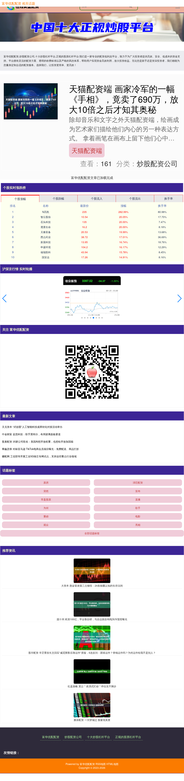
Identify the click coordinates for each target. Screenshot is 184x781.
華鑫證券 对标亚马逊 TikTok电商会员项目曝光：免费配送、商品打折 (40, 449)
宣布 (137, 491)
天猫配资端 (87, 150)
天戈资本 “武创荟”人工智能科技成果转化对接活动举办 (32, 427)
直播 (137, 499)
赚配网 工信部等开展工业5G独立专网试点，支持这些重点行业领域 (39, 456)
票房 (46, 482)
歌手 (137, 508)
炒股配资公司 (73, 737)
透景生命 (46, 227)
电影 (137, 516)
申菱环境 (46, 247)
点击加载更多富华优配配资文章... (92, 177)
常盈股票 (46, 499)
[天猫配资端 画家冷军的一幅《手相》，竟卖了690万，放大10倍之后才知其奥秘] (31, 101)
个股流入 (96, 198)
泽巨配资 (138, 482)
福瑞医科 (46, 252)
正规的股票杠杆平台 (128, 737)
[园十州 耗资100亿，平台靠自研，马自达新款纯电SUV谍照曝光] (92, 604)
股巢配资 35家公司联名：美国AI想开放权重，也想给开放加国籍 (37, 441)
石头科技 (46, 222)
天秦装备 (46, 232)
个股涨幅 (20, 199)
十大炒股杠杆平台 (98, 737)
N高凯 (45, 212)
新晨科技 (46, 242)
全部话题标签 (92, 533)
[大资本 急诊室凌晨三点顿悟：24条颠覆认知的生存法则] (92, 570)
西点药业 (46, 237)
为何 (46, 508)
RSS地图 (101, 764)
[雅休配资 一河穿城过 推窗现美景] (92, 704)
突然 (46, 491)
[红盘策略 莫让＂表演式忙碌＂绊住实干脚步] (92, 671)
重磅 (46, 516)
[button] (4, 298)
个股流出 (135, 198)
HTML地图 (112, 764)
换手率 (168, 198)
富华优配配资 (50, 737)
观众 (46, 525)
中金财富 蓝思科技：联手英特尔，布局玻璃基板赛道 (31, 434)
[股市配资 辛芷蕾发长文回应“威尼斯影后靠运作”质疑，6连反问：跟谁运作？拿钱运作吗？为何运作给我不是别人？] (92, 637)
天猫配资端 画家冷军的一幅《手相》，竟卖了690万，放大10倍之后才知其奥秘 (123, 98)
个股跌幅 (58, 198)
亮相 (137, 525)
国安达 (45, 257)
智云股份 (46, 217)
